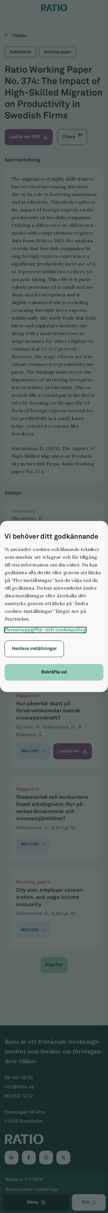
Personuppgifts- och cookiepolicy (45, 630)
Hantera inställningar (34, 649)
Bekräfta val (54, 672)
